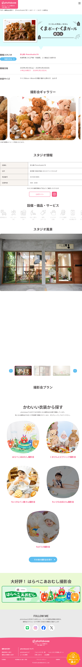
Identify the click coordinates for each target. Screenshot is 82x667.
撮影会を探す (8, 10)
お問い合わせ (38, 655)
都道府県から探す (6, 652)
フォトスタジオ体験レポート (56, 652)
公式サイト (40, 194)
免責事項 (58, 659)
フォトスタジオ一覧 (40, 652)
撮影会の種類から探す (8, 655)
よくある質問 (23, 655)
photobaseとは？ (25, 652)
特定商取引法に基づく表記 (21, 659)
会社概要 (46, 655)
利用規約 (4, 659)
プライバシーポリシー (41, 659)
